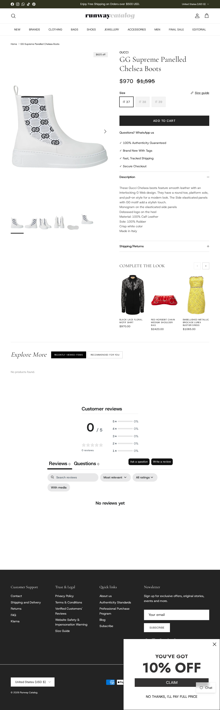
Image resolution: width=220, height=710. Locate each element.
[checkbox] (58, 487)
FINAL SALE (176, 29)
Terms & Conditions (68, 602)
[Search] (13, 15)
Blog (102, 620)
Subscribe (106, 626)
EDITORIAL (199, 29)
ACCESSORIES (137, 29)
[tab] (86, 463)
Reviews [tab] (59, 463)
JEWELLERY (111, 29)
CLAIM (171, 682)
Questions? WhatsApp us (136, 132)
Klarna (15, 621)
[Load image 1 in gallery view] (60, 129)
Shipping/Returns (131, 246)
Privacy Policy (64, 596)
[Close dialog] (214, 644)
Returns (16, 609)
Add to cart (164, 121)
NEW (17, 29)
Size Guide (62, 631)
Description (127, 177)
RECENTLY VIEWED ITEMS (68, 354)
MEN (157, 29)
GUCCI (123, 52)
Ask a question (139, 461)
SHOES (91, 29)
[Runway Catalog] (110, 16)
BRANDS (34, 29)
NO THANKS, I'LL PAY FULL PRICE (171, 696)
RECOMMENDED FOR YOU (105, 354)
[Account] (196, 15)
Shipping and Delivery (26, 602)
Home (14, 43)
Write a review (162, 461)
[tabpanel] (110, 511)
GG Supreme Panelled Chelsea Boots (39, 43)
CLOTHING (55, 29)
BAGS (74, 29)
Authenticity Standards (115, 602)
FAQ (13, 615)
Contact (16, 596)
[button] (125, 421)
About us (105, 596)
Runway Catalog (28, 692)
